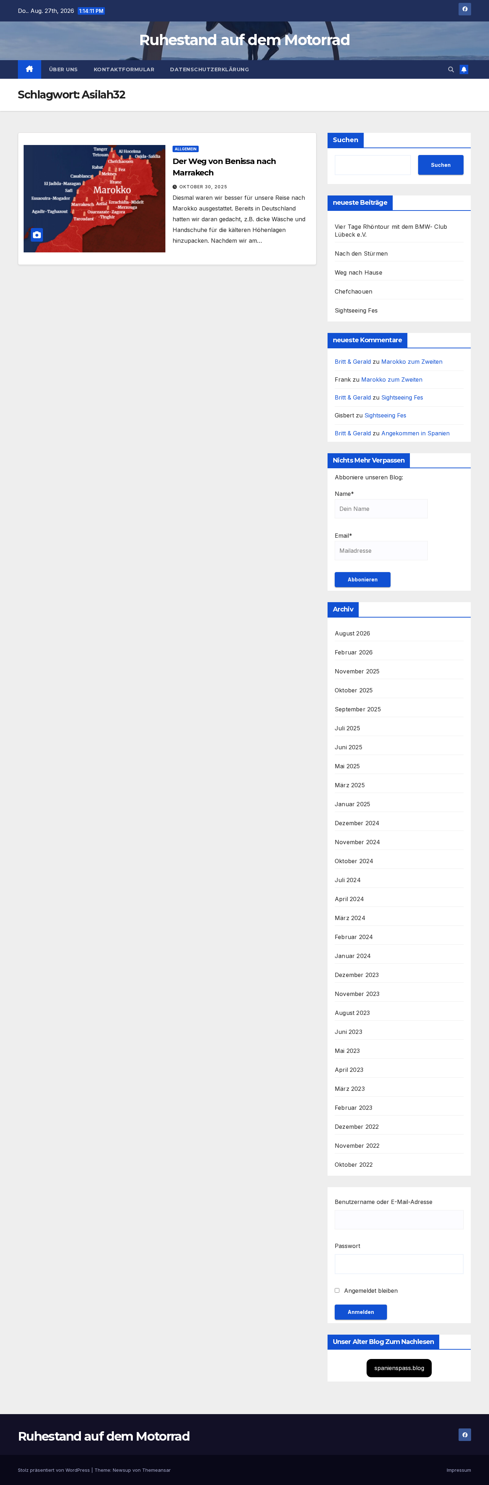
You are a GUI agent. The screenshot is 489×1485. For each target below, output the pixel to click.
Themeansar (156, 1470)
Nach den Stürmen (361, 253)
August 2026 (352, 633)
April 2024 (349, 899)
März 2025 (350, 785)
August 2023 (352, 1012)
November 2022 (357, 1145)
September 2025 (358, 709)
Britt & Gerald (353, 361)
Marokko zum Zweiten (411, 361)
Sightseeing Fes (356, 310)
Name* (344, 493)
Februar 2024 (354, 936)
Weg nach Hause (358, 272)
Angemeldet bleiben (370, 1290)
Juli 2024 (348, 880)
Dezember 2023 (357, 974)
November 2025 (357, 671)
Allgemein (186, 149)
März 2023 (350, 1088)
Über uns (63, 69)
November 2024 (358, 842)
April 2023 (349, 1069)
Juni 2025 (348, 747)
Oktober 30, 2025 (203, 186)
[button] (451, 69)
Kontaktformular (124, 69)
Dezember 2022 (357, 1126)
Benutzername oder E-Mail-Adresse (383, 1201)
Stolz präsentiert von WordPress (54, 1470)
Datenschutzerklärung (209, 69)
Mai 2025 (347, 766)
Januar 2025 (352, 804)
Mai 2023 (347, 1050)
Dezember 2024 (357, 823)
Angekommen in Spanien (415, 433)
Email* (343, 535)
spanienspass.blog (399, 1368)
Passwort (347, 1245)
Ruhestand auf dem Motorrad (244, 40)
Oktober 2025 (354, 690)
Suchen (345, 140)
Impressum (459, 1470)
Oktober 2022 (354, 1164)
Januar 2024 (353, 955)
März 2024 (350, 918)
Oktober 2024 (354, 861)
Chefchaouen (353, 291)
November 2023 (357, 993)
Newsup (122, 1470)
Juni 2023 (348, 1031)
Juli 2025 (347, 728)
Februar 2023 (353, 1107)
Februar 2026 (354, 652)
